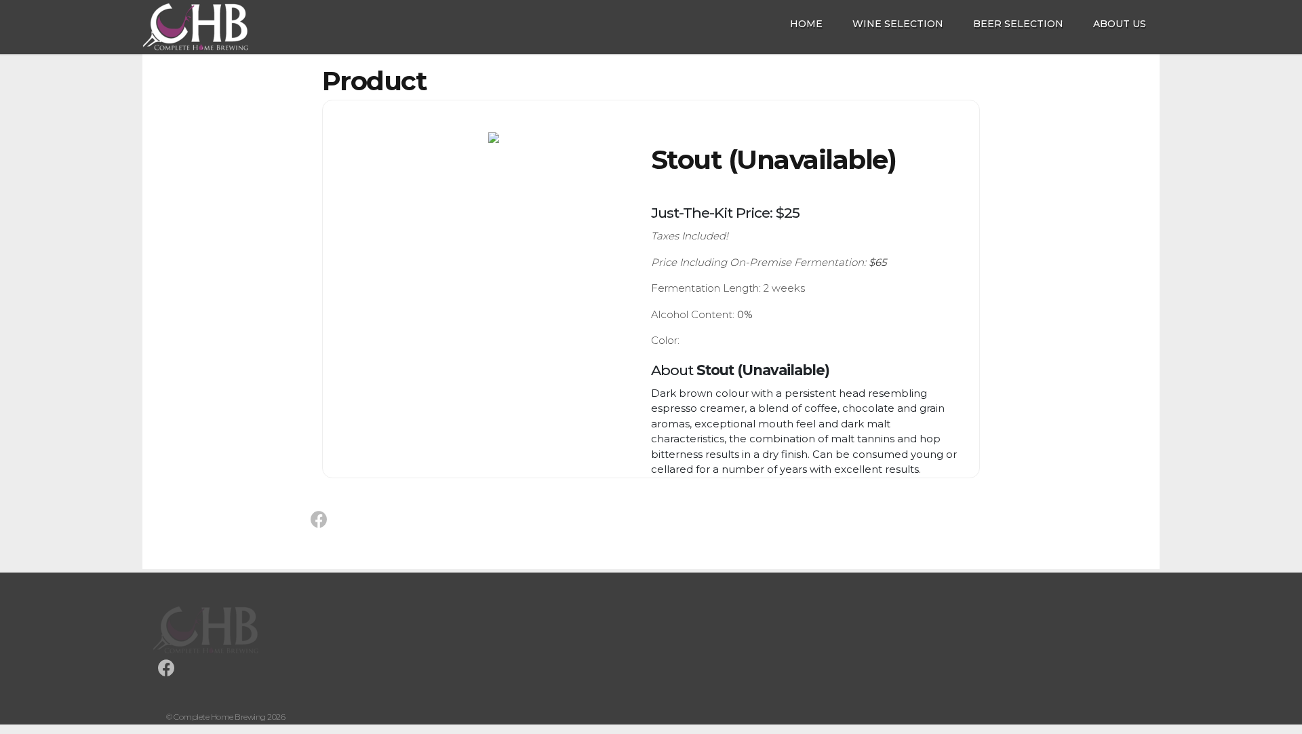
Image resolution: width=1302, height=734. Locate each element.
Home (806, 24)
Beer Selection (1018, 24)
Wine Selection (897, 24)
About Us (1119, 24)
